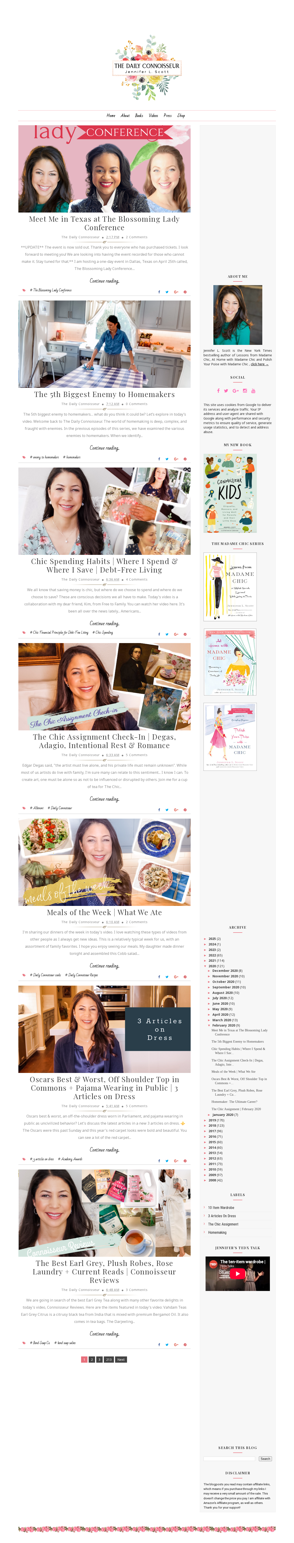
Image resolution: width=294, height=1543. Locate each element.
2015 (213, 1142)
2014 (213, 1147)
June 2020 (220, 1003)
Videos (153, 115)
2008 (213, 1180)
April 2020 (220, 1014)
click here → (260, 364)
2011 (213, 1164)
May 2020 (220, 1009)
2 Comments (137, 237)
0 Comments (137, 404)
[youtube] (253, 391)
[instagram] (245, 391)
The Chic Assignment (223, 1224)
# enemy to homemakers (44, 457)
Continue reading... (104, 281)
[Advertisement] (238, 197)
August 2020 (223, 992)
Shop (181, 115)
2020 (213, 966)
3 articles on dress (222, 1216)
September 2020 (226, 987)
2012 (213, 1158)
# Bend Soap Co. (40, 1343)
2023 (213, 949)
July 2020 (220, 998)
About (125, 115)
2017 (213, 1131)
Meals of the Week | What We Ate (104, 912)
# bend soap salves (65, 1343)
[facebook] (218, 391)
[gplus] (236, 391)
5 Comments (137, 755)
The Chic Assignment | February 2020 (236, 1109)
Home (111, 115)
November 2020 (225, 976)
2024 (213, 944)
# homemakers (71, 457)
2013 (213, 1153)
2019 (213, 1120)
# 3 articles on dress (42, 1159)
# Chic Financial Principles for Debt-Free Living (59, 632)
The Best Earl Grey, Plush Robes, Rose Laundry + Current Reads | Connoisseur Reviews (104, 1271)
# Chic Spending (103, 632)
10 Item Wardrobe (221, 1207)
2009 (213, 1175)
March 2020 (222, 1020)
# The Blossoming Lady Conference (50, 290)
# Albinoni (36, 808)
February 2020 (224, 1025)
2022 (213, 955)
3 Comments (137, 1290)
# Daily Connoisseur (60, 808)
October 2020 (223, 981)
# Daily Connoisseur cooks (45, 975)
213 (109, 1359)
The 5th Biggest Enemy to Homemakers (104, 394)
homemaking (217, 1232)
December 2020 (225, 970)
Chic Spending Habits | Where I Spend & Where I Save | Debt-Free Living (104, 565)
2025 (213, 938)
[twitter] (226, 391)
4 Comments (137, 579)
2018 (213, 1125)
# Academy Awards (70, 1159)
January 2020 (223, 1114)
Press (168, 115)
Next (121, 1359)
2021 (213, 960)
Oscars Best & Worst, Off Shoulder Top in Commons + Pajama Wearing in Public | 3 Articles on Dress (104, 1087)
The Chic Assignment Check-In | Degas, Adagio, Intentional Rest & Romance (104, 741)
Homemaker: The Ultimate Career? (234, 1101)
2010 (213, 1169)
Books (139, 115)
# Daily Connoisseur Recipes (81, 975)
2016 (213, 1136)
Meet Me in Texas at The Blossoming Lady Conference (104, 223)
